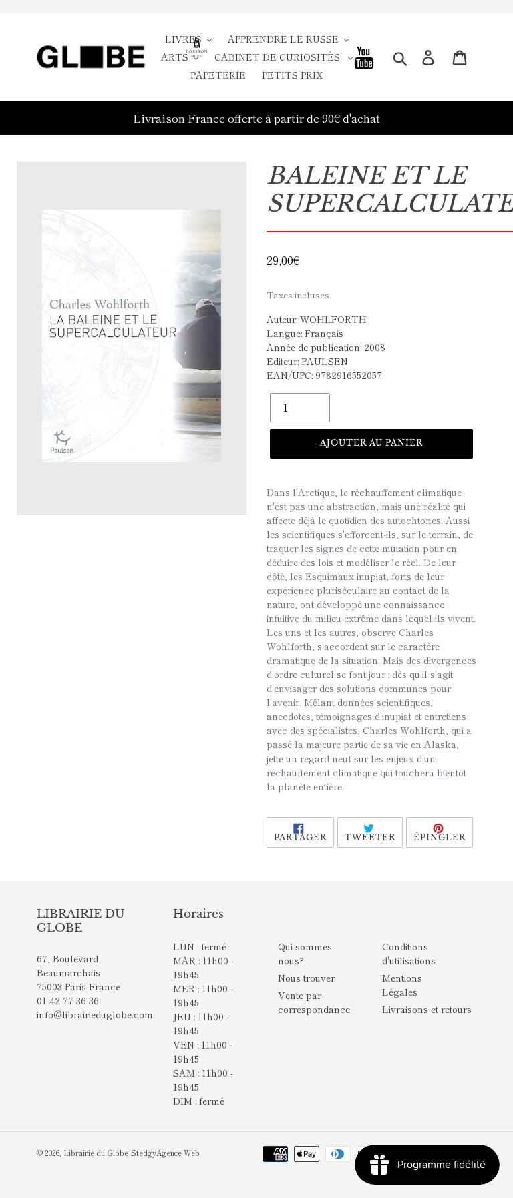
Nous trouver (306, 977)
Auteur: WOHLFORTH (317, 319)
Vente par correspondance (314, 1002)
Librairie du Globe (95, 1152)
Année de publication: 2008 (326, 347)
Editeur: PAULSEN (307, 361)
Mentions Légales (402, 984)
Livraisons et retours (427, 1009)
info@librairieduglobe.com (95, 1014)
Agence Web (178, 1152)
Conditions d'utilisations (409, 953)
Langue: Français (305, 333)
